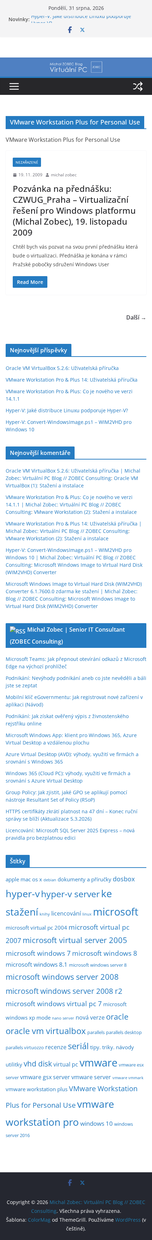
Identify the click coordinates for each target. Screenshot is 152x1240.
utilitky (14, 1064)
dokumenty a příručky (84, 879)
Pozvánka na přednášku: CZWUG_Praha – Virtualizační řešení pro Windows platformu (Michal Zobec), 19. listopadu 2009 (74, 210)
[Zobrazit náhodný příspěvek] (137, 86)
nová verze (90, 1017)
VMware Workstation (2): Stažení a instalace (85, 512)
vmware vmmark (128, 1077)
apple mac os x (24, 879)
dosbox (124, 879)
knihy (45, 914)
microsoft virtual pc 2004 (36, 927)
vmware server (91, 1077)
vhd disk (38, 1064)
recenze (55, 1047)
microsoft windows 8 (104, 953)
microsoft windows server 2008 (62, 976)
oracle (117, 1016)
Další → (136, 317)
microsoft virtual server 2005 (75, 940)
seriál (78, 1046)
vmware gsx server (45, 1077)
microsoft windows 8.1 (37, 964)
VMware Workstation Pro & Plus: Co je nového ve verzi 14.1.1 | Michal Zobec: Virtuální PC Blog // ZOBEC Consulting (69, 504)
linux (87, 914)
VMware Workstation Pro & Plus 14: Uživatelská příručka (72, 379)
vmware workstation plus (37, 1089)
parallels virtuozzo (25, 1047)
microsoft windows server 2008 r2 (64, 991)
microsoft (115, 911)
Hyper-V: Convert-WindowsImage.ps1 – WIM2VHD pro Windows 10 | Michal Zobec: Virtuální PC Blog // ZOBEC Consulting (71, 557)
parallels (96, 1032)
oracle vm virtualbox (46, 1031)
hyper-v (23, 893)
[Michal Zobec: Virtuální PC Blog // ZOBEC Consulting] (76, 62)
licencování (66, 913)
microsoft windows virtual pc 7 (54, 1003)
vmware (98, 1063)
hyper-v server (70, 894)
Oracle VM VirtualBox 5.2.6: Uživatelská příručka (62, 368)
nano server (63, 1018)
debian (49, 879)
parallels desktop (124, 1032)
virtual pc (65, 1064)
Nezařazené (27, 162)
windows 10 (96, 1123)
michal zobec (64, 175)
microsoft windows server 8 (98, 965)
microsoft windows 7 (38, 953)
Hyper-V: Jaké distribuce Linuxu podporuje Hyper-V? (67, 410)
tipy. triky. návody (112, 1047)
